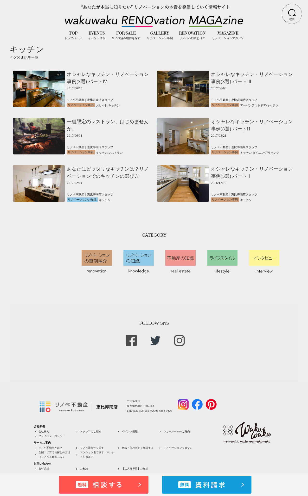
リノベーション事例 (81, 105)
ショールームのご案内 (176, 431)
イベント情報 (130, 431)
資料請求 (43, 468)
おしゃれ (102, 105)
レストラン (115, 152)
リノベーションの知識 (82, 199)
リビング (273, 152)
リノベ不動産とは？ (50, 447)
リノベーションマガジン (177, 447)
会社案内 (43, 431)
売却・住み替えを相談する (138, 447)
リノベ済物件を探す (92, 447)
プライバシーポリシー (51, 436)
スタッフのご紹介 (90, 431)
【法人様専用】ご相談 (135, 468)
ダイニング (259, 152)
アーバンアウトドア (253, 105)
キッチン (114, 105)
